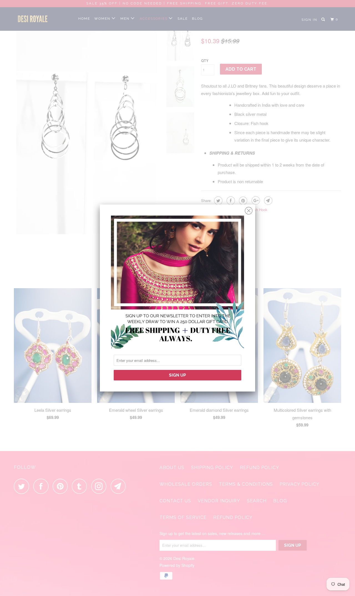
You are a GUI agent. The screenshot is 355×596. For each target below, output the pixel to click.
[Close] (248, 209)
